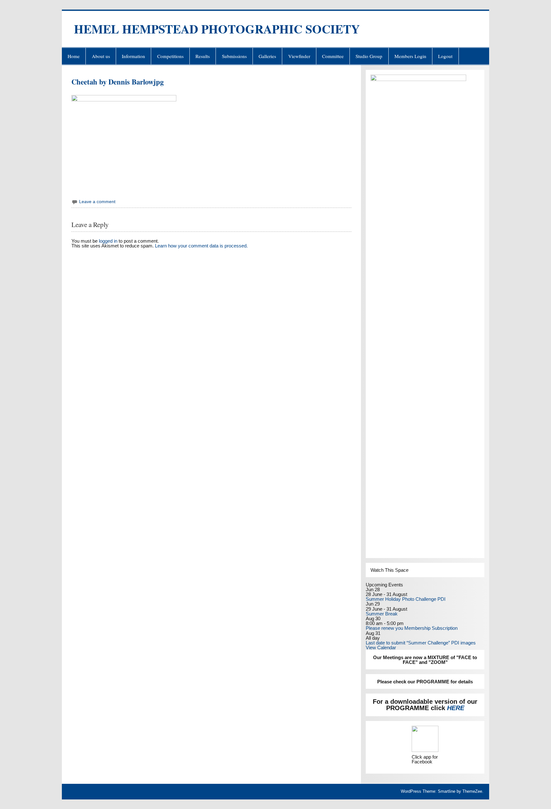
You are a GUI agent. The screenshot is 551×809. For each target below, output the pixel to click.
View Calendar (381, 647)
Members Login (410, 56)
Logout (445, 56)
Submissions (234, 56)
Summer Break (382, 613)
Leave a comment (97, 201)
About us (101, 56)
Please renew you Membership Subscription (412, 628)
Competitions (170, 56)
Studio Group (369, 56)
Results (202, 56)
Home (74, 56)
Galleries (267, 56)
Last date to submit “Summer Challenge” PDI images (421, 642)
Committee (333, 56)
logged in (108, 241)
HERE (455, 707)
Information (133, 56)
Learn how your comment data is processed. (201, 245)
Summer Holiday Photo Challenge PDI (405, 599)
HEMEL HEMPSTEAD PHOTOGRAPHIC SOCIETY (217, 29)
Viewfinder (299, 56)
